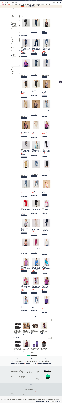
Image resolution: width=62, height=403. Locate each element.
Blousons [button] (32, 16)
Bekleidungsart (13, 50)
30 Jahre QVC (8, 4)
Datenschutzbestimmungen (26, 391)
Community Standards (34, 391)
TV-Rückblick (12, 2)
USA (27, 387)
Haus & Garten (42, 4)
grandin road (22, 394)
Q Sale (23, 4)
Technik (50, 4)
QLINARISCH (46, 4)
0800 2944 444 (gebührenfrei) (14, 371)
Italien (32, 387)
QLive (11, 372)
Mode (25, 4)
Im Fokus (12, 65)
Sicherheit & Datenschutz (22, 376)
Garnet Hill (19, 394)
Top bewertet (19, 4)
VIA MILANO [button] (26, 15)
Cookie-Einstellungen (57, 401)
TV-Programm (28, 370)
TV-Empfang (37, 378)
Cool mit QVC (12, 4)
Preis (12, 67)
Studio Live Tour (37, 379)
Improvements (25, 394)
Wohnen (34, 4)
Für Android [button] (48, 363)
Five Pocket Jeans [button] (47, 15)
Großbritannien (30, 387)
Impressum (40, 391)
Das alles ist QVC (37, 370)
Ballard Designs (13, 394)
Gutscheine (28, 371)
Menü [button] (5, 2)
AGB (20, 391)
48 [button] (42, 15)
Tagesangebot (2, 4)
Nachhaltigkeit (37, 371)
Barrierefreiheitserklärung (39, 372)
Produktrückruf (12, 376)
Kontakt (11, 370)
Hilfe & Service (20, 378)
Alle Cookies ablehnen (48, 401)
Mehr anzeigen (13, 48)
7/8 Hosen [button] (28, 16)
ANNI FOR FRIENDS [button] (38, 15)
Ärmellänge (12, 71)
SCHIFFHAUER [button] (32, 15)
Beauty (28, 4)
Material (12, 73)
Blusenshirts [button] (23, 16)
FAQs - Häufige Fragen (21, 377)
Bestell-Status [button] (34, 363)
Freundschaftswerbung (30, 372)
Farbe (12, 69)
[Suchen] (48, 2)
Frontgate (17, 394)
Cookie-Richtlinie (57, 399)
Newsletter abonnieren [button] (17, 363)
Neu (5, 4)
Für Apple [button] (41, 363)
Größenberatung (21, 371)
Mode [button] (22, 15)
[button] (53, 2)
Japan (34, 387)
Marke (12, 20)
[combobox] (32, 2)
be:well (16, 4)
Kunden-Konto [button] (28, 363)
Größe (12, 35)
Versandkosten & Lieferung (22, 372)
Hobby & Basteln (38, 4)
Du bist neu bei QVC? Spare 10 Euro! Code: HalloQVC (31, 0)
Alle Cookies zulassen (39, 401)
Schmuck (31, 4)
